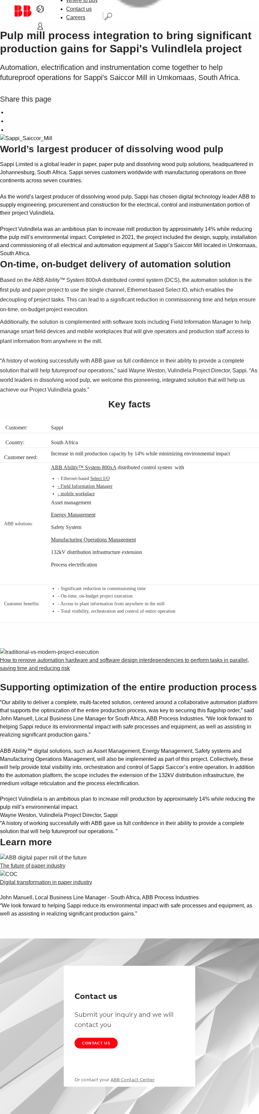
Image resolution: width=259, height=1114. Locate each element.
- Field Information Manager (85, 486)
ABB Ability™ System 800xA (83, 467)
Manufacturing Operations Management (93, 539)
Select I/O (100, 478)
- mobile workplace (76, 493)
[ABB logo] (22, 11)
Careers (75, 17)
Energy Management (73, 515)
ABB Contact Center (133, 1080)
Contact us (79, 9)
